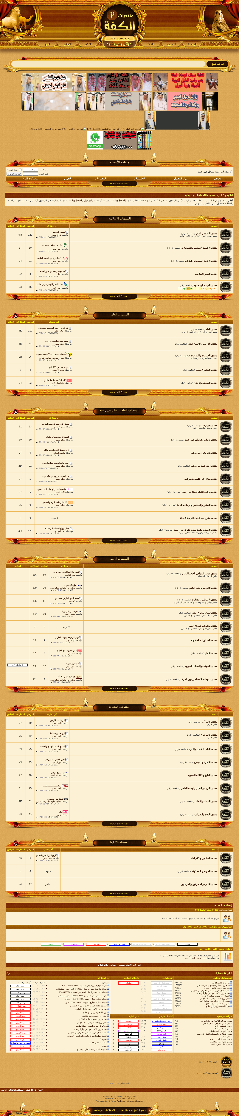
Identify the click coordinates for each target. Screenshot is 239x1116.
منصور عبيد (70, 614)
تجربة (104, 1046)
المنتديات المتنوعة (119, 706)
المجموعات (101, 178)
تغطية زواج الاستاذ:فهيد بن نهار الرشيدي (213, 993)
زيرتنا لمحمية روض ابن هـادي (218, 1006)
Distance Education (135, 1101)
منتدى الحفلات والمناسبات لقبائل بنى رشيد (214, 1034)
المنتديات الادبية (119, 558)
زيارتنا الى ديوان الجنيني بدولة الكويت (214, 1001)
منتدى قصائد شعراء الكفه (221, 1044)
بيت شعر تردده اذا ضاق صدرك (217, 988)
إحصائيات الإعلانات (16, 1090)
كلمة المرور (43, 174)
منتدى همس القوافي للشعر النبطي (217, 1023)
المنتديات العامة (119, 314)
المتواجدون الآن (225, 910)
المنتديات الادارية (119, 841)
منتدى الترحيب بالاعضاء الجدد (219, 1031)
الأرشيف (29, 1090)
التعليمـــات (139, 178)
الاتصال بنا (39, 1090)
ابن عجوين (70, 640)
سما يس (71, 653)
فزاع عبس (56, 235)
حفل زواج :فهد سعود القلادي (217, 1004)
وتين (59, 814)
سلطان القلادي (58, 383)
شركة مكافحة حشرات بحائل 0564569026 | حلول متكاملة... (81, 989)
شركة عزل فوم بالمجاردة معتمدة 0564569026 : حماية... (83, 985)
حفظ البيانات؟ (12, 170)
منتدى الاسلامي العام (223, 1026)
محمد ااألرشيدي (57, 370)
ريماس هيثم (59, 331)
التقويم (68, 178)
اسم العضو (43, 170)
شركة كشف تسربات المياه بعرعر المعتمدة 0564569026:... (82, 992)
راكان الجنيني (60, 492)
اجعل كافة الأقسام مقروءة (130, 965)
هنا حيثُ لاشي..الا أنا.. (221, 983)
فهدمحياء (71, 601)
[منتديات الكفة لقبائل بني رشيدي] (119, 24)
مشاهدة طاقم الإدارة (107, 965)
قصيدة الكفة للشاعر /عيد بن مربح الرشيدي (88, 1006)
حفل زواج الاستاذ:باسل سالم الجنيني (215, 998)
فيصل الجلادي (60, 427)
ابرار (59, 274)
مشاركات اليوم (30, 178)
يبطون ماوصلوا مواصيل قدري (51, 358)
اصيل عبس (56, 249)
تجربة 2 (103, 1039)
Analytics (121, 1101)
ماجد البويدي (60, 531)
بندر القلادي (70, 575)
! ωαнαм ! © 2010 (126, 1099)
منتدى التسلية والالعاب (222, 1029)
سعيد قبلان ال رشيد (193, 958)
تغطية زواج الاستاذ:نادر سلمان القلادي (91, 1009)
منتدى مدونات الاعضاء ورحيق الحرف (216, 1021)
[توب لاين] (21, 1113)
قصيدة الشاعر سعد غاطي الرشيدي (92, 1049)
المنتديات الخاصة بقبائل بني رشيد (119, 410)
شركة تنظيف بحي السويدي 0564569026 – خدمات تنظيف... (81, 995)
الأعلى (4, 1090)
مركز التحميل (180, 178)
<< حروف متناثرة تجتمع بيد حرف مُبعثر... (213, 985)
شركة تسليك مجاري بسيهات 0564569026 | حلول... (85, 1002)
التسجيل (218, 178)
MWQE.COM (130, 1096)
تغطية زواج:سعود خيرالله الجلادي (216, 996)
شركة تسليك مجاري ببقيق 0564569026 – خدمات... (85, 999)
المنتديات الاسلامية (119, 218)
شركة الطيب (55, 775)
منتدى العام (227, 1036)
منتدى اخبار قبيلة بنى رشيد (221, 1039)
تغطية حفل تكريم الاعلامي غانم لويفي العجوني (210, 990)
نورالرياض (56, 762)
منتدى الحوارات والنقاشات (221, 1042)
